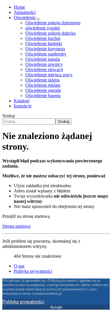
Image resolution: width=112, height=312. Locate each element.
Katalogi (21, 100)
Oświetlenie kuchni (42, 38)
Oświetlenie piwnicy (44, 64)
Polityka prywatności (33, 271)
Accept (56, 307)
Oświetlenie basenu (43, 95)
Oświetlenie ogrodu (43, 90)
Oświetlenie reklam (42, 85)
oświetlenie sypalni (42, 27)
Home (19, 7)
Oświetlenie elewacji (44, 69)
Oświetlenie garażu (42, 59)
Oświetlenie (24, 17)
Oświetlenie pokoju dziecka (50, 33)
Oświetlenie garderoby (45, 53)
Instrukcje (23, 105)
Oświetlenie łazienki (43, 43)
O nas (19, 265)
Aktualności (25, 12)
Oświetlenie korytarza (45, 48)
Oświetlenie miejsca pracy (49, 74)
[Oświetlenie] (37, 19)
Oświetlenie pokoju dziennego (52, 22)
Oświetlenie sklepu (42, 79)
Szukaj (8, 115)
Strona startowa (16, 226)
